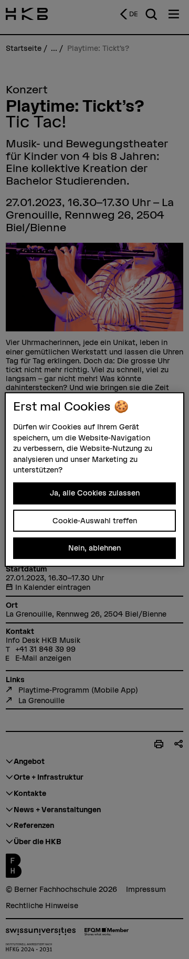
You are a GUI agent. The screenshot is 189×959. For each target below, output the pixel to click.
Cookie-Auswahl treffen (94, 520)
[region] (94, 479)
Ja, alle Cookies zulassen (95, 493)
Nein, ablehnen (94, 548)
